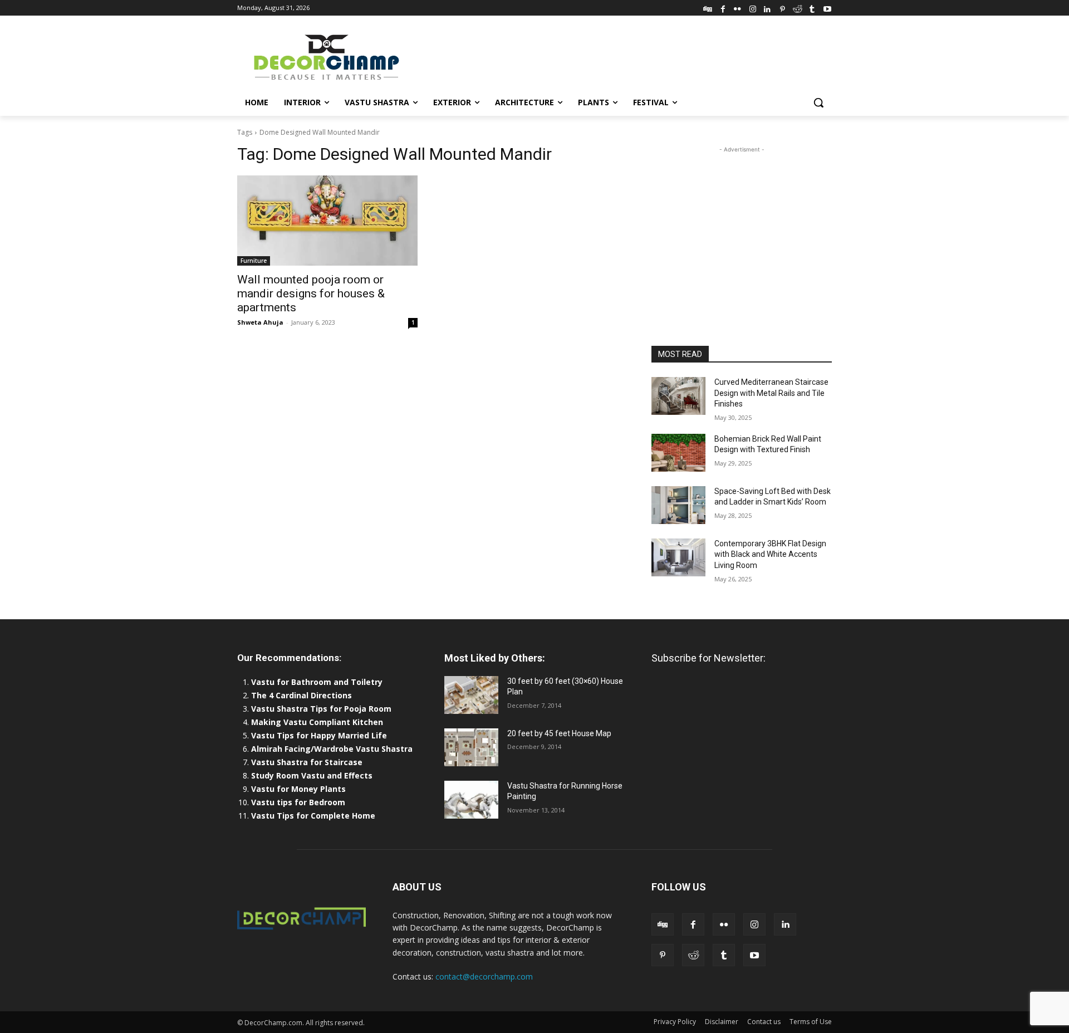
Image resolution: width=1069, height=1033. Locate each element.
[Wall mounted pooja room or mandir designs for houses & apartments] (327, 220)
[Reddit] (797, 7)
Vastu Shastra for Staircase (306, 762)
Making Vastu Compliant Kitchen (317, 722)
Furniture (254, 261)
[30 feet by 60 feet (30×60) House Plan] (471, 695)
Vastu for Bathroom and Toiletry (318, 682)
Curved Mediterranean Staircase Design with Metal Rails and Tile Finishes (771, 393)
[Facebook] (723, 7)
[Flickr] (737, 7)
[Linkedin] (767, 7)
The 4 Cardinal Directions (301, 695)
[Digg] (708, 7)
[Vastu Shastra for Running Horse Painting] (471, 800)
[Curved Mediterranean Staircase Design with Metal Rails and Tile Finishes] (678, 396)
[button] (818, 102)
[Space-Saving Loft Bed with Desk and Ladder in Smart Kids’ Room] (678, 505)
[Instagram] (752, 7)
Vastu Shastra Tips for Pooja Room (321, 708)
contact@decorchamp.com (484, 976)
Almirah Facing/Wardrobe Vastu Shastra (332, 748)
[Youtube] (827, 7)
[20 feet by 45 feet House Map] (471, 747)
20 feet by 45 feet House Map (559, 733)
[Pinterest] (782, 7)
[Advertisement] (618, 56)
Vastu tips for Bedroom (298, 802)
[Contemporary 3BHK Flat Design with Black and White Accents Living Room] (678, 557)
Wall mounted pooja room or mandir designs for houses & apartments (311, 293)
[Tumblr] (812, 7)
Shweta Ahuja (260, 322)
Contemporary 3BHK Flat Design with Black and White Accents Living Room (770, 554)
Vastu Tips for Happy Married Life (319, 735)
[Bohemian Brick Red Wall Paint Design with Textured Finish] (678, 453)
